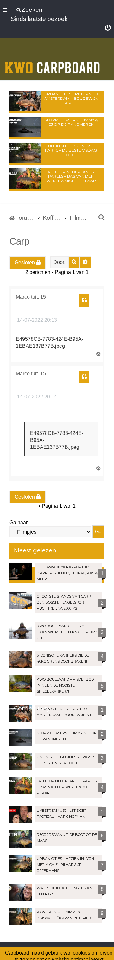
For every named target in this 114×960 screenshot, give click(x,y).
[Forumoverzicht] (52, 59)
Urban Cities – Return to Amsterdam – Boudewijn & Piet (71, 98)
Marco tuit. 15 (31, 297)
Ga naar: (19, 522)
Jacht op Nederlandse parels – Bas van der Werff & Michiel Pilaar (71, 176)
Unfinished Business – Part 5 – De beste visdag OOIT (71, 150)
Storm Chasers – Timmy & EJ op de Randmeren (71, 122)
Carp (19, 241)
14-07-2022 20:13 (36, 320)
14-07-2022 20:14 (36, 396)
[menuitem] (108, 28)
